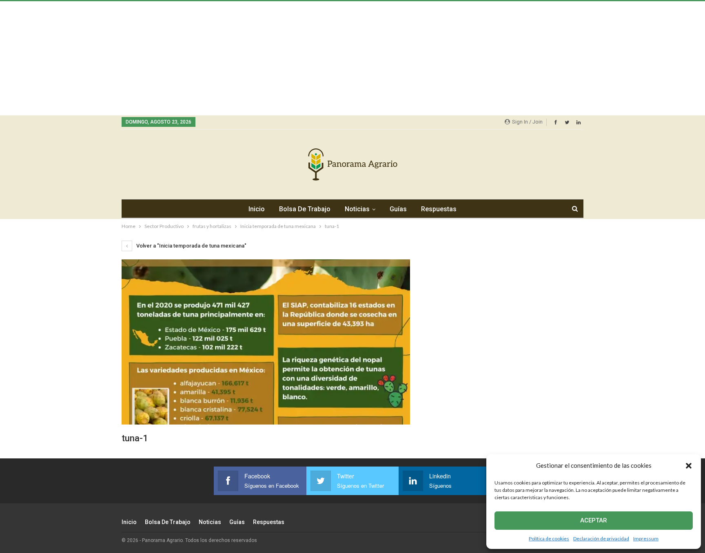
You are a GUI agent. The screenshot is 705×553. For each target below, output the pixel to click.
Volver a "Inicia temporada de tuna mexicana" (190, 246)
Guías (398, 209)
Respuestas (439, 209)
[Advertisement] (245, 58)
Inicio (256, 209)
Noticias (357, 209)
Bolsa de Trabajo (304, 209)
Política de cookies (549, 538)
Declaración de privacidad (601, 538)
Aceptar (593, 520)
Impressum (645, 538)
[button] (689, 466)
